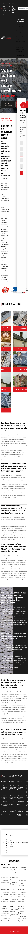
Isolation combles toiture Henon (13, 782)
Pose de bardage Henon (20, 782)
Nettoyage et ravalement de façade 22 (22, 919)
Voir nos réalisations (8, 104)
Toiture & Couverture (20, 20)
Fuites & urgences (4, 907)
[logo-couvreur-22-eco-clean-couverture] (6, 37)
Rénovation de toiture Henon (5, 797)
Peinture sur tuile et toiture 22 (5, 894)
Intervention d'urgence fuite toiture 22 (5, 913)
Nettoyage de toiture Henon (20, 787)
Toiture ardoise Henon (4, 782)
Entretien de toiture (7, 889)
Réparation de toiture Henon (5, 787)
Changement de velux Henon (21, 803)
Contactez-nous (14, 931)
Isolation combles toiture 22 (14, 894)
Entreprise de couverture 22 (19, 26)
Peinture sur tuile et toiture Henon (13, 797)
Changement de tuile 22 (20, 56)
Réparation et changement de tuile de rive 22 (20, 49)
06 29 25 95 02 (11, 8)
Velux (11, 906)
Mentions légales (23, 929)
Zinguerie (21, 889)
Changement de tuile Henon (5, 811)
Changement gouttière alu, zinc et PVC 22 (22, 894)
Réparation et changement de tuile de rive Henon (13, 788)
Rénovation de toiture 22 (19, 32)
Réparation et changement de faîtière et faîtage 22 (20, 40)
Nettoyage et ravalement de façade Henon (5, 804)
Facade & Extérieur (21, 907)
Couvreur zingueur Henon (12, 803)
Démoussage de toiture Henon (21, 797)
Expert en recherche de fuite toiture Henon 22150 (20, 813)
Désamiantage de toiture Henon (13, 811)
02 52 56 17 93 (8, 8)
